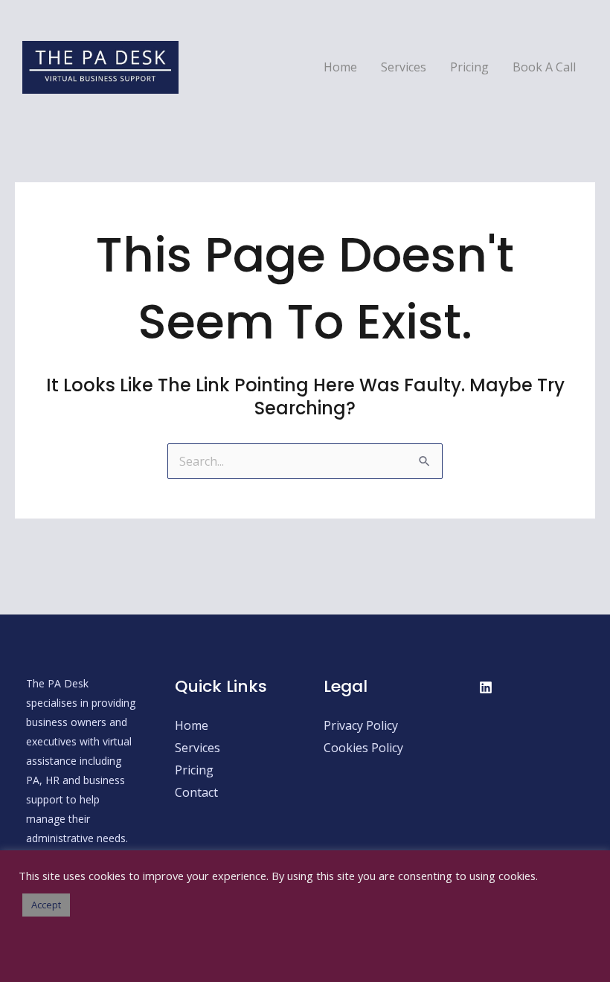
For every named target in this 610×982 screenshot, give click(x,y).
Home (340, 67)
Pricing (469, 67)
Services (403, 67)
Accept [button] (46, 904)
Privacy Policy (361, 725)
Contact (196, 792)
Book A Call (544, 67)
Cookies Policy (363, 747)
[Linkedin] (485, 687)
